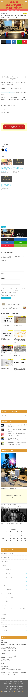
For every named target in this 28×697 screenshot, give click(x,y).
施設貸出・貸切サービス (17, 689)
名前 (2, 273)
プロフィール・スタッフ (8, 683)
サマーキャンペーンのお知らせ (8, 504)
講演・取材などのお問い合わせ (7, 691)
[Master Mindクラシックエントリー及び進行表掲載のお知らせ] (18, 162)
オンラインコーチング (6, 573)
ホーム (7, 681)
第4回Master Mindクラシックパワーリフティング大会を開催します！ (6, 185)
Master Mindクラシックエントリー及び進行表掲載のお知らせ (18, 168)
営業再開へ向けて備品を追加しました (10, 488)
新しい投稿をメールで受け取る (9, 295)
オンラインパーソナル (6, 577)
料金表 (15, 683)
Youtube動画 (4, 561)
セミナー (3, 581)
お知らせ (4, 227)
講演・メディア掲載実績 (18, 688)
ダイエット (4, 585)
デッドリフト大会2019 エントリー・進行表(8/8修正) (14, 127)
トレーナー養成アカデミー (7, 589)
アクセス (24, 691)
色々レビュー (4, 630)
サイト (2, 283)
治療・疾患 (4, 626)
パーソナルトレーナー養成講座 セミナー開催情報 (14, 686)
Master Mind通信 (5, 557)
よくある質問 (8, 689)
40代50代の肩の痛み (21, 467)
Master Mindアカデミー (7, 553)
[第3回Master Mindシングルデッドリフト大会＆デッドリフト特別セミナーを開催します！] (6, 162)
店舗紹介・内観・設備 (18, 681)
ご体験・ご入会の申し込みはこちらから (14, 10)
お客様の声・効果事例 (9, 688)
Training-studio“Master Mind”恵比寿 (13, 4)
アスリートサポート (6, 569)
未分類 (3, 618)
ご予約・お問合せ (18, 691)
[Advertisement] (14, 59)
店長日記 (3, 614)
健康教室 (3, 605)
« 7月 (2, 544)
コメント (3, 260)
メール (3, 278)
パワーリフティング (6, 593)
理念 (11, 681)
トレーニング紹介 (21, 683)
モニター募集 (4, 601)
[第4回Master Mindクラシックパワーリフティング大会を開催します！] (6, 179)
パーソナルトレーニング (7, 597)
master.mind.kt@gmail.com (7, 92)
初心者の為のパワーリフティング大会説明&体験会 (13, 609)
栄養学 (3, 622)
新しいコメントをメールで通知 (9, 292)
